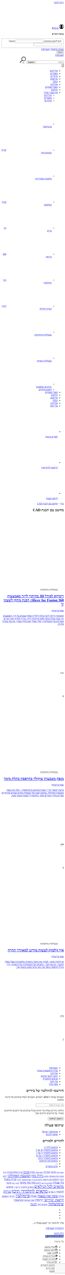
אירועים (54, 79)
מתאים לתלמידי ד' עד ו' (47, 1152)
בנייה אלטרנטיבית (15, 1172)
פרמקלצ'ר (22, 1196)
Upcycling (60, 1172)
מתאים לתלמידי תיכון (29, 1191)
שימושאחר (19, 1200)
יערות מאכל (10, 1179)
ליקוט (38, 1183)
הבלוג (55, 81)
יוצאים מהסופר (27, 1179)
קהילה (12, 1196)
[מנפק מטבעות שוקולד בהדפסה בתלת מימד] (40, 743)
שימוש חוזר (42, 1204)
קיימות (39, 1199)
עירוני (61, 1196)
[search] (50, 62)
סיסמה (12, 41)
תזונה (33, 1204)
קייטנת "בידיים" (53, 1200)
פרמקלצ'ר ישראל (50, 1131)
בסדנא (46, 1176)
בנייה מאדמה (54, 1176)
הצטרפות (45, 49)
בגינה (26, 1172)
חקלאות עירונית (37, 1179)
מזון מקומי (25, 1182)
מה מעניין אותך (51, 92)
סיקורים (54, 76)
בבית (32, 1172)
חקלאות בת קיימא (51, 1179)
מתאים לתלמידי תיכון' (48, 1158)
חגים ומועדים (52, 1166)
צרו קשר (54, 406)
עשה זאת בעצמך (47, 1196)
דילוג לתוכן (59, 2)
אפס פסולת (39, 1172)
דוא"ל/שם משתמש (52, 41)
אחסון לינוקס (52, 1134)
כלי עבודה (58, 1182)
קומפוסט (5, 1196)
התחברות (59, 1228)
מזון (33, 1182)
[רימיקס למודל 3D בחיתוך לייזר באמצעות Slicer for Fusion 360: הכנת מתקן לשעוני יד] (40, 561)
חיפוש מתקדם (45, 389)
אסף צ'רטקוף (58, 610)
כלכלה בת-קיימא (46, 1183)
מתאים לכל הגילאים (48, 1161)
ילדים (19, 1180)
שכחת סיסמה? (57, 49)
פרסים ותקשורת (50, 1078)
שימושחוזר (56, 1204)
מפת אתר (53, 1084)
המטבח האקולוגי (19, 1176)
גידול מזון (37, 1176)
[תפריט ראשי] (62, 65)
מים (13, 1183)
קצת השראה (29, 1200)
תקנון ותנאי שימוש (49, 1076)
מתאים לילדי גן (51, 1147)
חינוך (62, 1179)
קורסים (54, 89)
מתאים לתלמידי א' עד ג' (47, 1150)
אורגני (53, 1172)
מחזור (17, 1183)
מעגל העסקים (51, 87)
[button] (54, 1236)
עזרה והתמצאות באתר (47, 1070)
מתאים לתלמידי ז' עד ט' (47, 1155)
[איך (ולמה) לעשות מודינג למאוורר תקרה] (40, 915)
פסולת (33, 1196)
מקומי (8, 1183)
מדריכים (54, 70)
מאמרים (54, 73)
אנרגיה (46, 1172)
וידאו (5, 1176)
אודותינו (54, 84)
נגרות (7, 1191)
